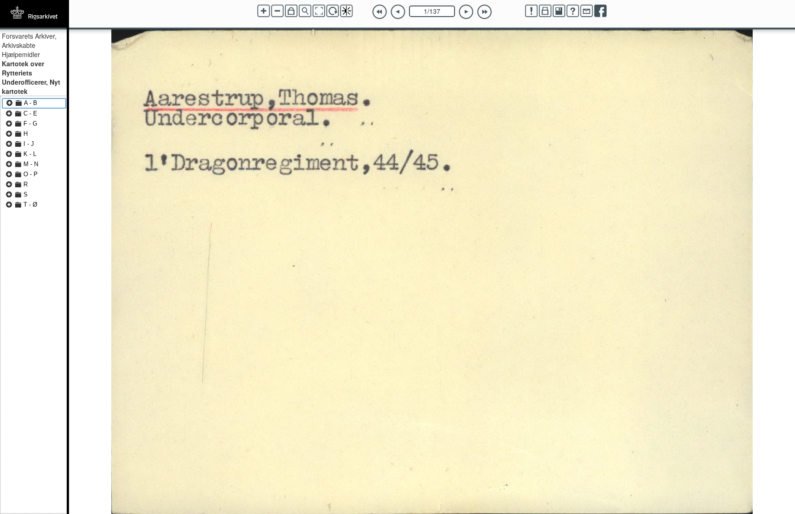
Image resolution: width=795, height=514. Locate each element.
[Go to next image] (466, 12)
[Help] (572, 11)
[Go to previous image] (398, 12)
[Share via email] (586, 11)
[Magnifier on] (305, 11)
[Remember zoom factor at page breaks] (291, 11)
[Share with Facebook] (600, 11)
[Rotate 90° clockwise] (332, 11)
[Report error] (531, 11)
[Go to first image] (379, 12)
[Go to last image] (484, 12)
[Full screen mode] (318, 11)
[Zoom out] (277, 11)
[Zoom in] (263, 11)
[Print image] (545, 11)
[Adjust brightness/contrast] (346, 11)
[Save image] (559, 11)
